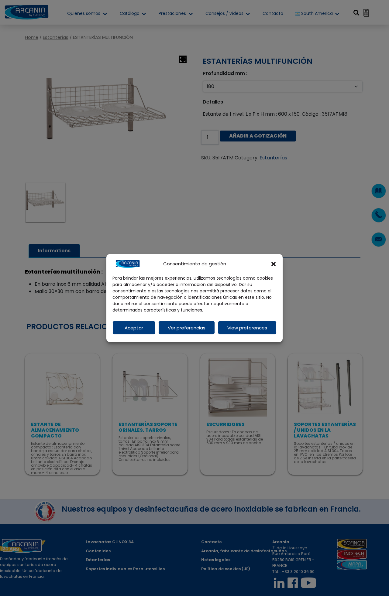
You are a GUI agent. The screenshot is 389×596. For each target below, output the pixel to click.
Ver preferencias (186, 327)
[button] (273, 264)
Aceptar (134, 327)
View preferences (247, 327)
